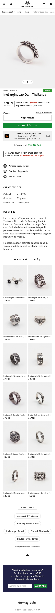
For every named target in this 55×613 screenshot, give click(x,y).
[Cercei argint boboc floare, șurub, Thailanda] (15, 280)
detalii (48, 136)
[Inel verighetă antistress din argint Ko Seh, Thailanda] (15, 475)
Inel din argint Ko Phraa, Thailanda (15, 336)
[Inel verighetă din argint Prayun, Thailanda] (39, 436)
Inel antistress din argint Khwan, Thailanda (39, 415)
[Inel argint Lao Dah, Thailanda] (27, 51)
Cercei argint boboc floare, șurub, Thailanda (15, 297)
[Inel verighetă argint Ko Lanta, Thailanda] (15, 358)
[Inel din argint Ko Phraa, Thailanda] (15, 319)
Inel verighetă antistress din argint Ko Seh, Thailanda (15, 493)
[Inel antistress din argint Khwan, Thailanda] (39, 397)
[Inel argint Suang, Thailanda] (15, 436)
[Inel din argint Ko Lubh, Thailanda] (39, 475)
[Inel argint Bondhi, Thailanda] (15, 397)
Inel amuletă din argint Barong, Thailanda (39, 336)
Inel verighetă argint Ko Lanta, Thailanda (15, 376)
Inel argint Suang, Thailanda (15, 454)
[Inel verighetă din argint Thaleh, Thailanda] (39, 358)
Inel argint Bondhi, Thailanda (15, 415)
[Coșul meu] (50, 4)
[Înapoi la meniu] (27, 555)
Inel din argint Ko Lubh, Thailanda (39, 493)
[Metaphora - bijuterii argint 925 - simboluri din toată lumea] (27, 4)
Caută (11, 4)
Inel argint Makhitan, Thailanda (39, 297)
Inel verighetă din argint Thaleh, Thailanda (39, 376)
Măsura (6, 113)
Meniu (4, 4)
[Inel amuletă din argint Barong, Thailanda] (39, 319)
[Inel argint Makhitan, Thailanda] (39, 280)
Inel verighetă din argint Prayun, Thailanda (39, 454)
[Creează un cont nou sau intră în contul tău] (44, 4)
